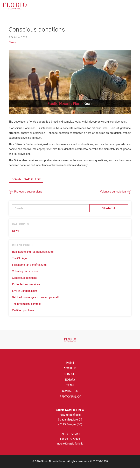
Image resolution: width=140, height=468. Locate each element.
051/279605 (72, 438)
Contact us (70, 391)
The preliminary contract (26, 303)
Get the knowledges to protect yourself (35, 297)
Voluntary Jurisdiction (113, 191)
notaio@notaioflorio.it (70, 443)
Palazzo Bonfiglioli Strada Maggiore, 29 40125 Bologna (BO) (70, 419)
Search (108, 208)
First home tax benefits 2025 (29, 264)
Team (70, 385)
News (12, 42)
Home (70, 362)
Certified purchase (23, 310)
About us (70, 368)
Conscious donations (24, 277)
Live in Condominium (24, 290)
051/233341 (72, 434)
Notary (70, 379)
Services (70, 374)
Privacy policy (70, 396)
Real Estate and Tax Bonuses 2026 (33, 251)
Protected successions (28, 191)
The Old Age (19, 258)
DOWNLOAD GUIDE (26, 179)
